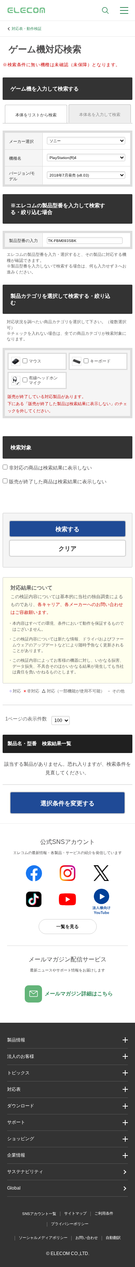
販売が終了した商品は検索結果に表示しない (57, 481)
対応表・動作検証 (27, 29)
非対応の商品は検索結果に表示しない (50, 468)
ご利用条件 (103, 1213)
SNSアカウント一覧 (39, 1214)
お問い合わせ (86, 1238)
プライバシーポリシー (69, 1224)
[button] (67, 1073)
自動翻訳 (113, 1238)
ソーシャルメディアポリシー (43, 1238)
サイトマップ (75, 1213)
